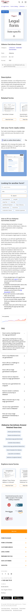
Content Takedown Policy (6, 610)
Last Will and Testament (7, 205)
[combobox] (14, 187)
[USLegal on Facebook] (5, 574)
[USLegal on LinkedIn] (8, 574)
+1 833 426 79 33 (6, 580)
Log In (16, 279)
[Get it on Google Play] (18, 597)
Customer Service (7, 547)
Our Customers (6, 561)
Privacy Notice (22, 608)
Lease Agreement (6, 199)
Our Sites (4, 565)
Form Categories (6, 542)
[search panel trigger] (19, 2)
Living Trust (4, 202)
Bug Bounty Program (17, 610)
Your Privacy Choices (5, 608)
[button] (25, 2)
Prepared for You (7, 556)
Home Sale (13, 202)
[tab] (11, 140)
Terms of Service (14, 608)
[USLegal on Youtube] (11, 574)
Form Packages (6, 538)
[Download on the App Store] (6, 597)
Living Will (15, 199)
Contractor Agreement (20, 210)
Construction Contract (7, 210)
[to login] (22, 2)
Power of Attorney (20, 205)
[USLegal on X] (2, 574)
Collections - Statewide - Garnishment (15, 48)
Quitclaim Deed (5, 207)
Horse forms (15, 207)
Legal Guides (5, 552)
